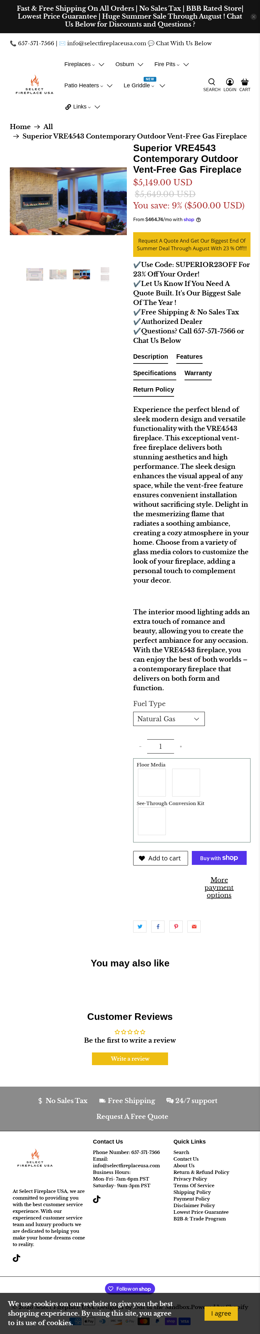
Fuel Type (149, 704)
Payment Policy (191, 1199)
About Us (184, 1166)
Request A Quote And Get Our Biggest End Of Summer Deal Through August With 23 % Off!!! (192, 244)
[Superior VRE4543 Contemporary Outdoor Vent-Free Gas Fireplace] (68, 201)
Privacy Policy (190, 1179)
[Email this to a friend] (194, 927)
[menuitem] (84, 64)
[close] (253, 17)
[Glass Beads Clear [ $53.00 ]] (186, 782)
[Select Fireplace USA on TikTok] (16, 1260)
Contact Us (186, 1159)
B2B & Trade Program (199, 1219)
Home (20, 127)
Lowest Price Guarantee (201, 1212)
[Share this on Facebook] (158, 927)
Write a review (130, 1059)
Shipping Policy (192, 1192)
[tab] (150, 358)
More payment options (219, 887)
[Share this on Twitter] (139, 927)
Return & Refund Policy (201, 1172)
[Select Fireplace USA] (34, 85)
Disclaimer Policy (194, 1205)
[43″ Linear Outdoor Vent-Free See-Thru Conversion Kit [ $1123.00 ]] (152, 821)
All (48, 127)
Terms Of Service (193, 1185)
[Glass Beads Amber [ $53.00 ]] (152, 782)
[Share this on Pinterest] (176, 927)
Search (181, 1152)
